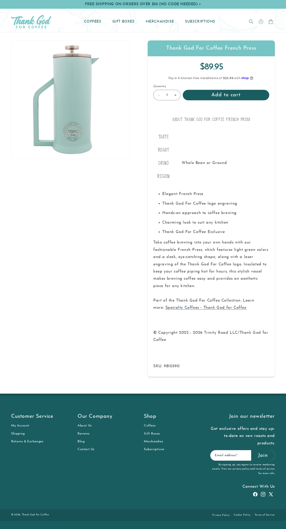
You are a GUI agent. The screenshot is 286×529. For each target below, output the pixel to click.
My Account (20, 425)
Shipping (18, 433)
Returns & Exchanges (27, 441)
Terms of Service (265, 515)
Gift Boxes (152, 433)
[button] (251, 22)
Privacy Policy (220, 515)
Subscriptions (154, 449)
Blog (81, 441)
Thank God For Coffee (35, 515)
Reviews (83, 433)
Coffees (150, 425)
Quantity (159, 86)
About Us (85, 425)
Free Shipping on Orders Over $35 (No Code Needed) (143, 4)
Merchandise (153, 441)
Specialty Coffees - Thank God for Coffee (205, 308)
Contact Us (86, 449)
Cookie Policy (242, 515)
